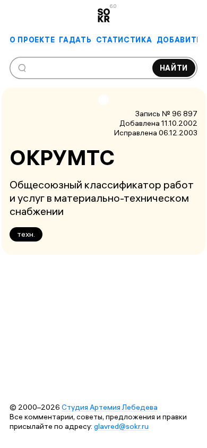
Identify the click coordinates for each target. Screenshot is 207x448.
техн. (26, 234)
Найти (174, 68)
